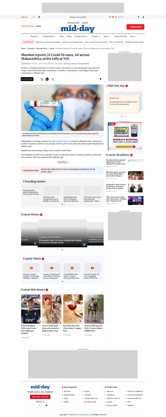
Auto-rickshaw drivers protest (96, 42)
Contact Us (111, 395)
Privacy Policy (112, 405)
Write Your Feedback (40, 397)
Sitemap (130, 405)
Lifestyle (94, 36)
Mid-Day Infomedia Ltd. (82, 415)
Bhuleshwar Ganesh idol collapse (48, 42)
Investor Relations (134, 398)
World (69, 36)
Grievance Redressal (135, 395)
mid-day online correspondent (76, 64)
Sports (106, 36)
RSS (128, 402)
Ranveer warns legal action (72, 42)
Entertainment (48, 36)
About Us (110, 391)
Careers (109, 402)
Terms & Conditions (135, 391)
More (132, 36)
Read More (62, 162)
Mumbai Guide (80, 36)
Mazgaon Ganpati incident (135, 42)
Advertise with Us (113, 398)
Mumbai (33, 36)
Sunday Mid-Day (120, 36)
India (61, 36)
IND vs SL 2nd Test (116, 42)
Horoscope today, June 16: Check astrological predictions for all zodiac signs (68, 170)
